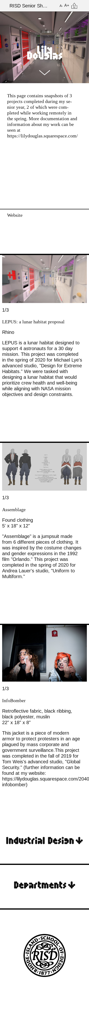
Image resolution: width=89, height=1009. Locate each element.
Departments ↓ (44, 884)
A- (61, 6)
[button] (6, 312)
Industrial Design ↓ (44, 840)
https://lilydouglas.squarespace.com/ (42, 135)
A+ (66, 5)
